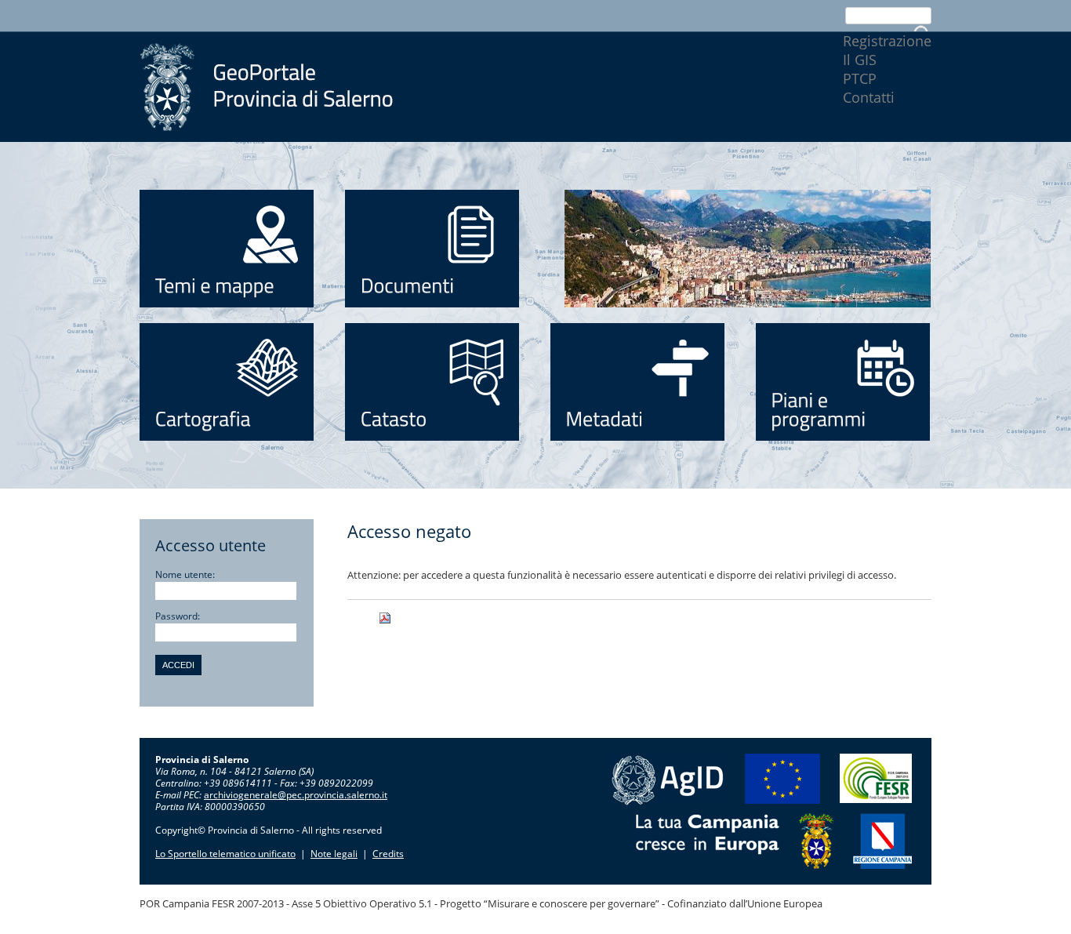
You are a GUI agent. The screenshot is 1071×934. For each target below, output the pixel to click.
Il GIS (860, 59)
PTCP (860, 78)
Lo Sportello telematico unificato (225, 853)
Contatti (869, 97)
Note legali (334, 853)
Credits (388, 853)
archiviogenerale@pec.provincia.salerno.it (295, 794)
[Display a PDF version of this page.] (404, 618)
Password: (177, 616)
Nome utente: (185, 574)
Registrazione (887, 40)
